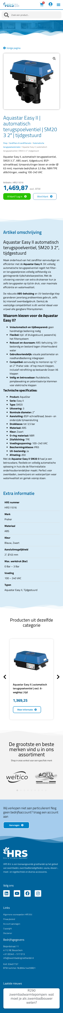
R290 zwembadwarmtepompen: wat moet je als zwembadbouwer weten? (31, 996)
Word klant (42, 196)
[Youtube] (17, 893)
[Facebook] (27, 893)
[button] (58, 5)
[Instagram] (38, 893)
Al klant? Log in (14, 196)
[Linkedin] (6, 893)
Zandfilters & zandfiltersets (20, 143)
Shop (5, 143)
